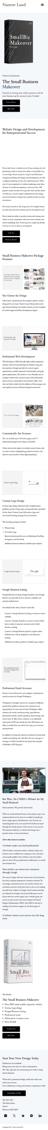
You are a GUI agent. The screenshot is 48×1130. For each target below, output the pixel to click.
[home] (14, 4)
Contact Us (11, 1029)
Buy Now (11, 109)
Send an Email (11, 240)
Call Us (11, 233)
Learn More (11, 102)
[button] (42, 4)
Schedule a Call (14, 1093)
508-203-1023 (7, 1100)
